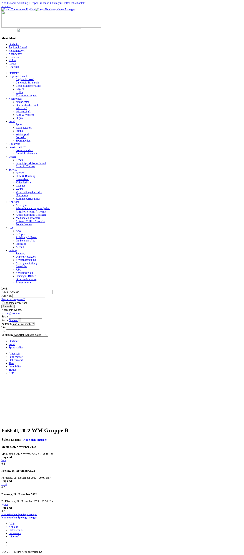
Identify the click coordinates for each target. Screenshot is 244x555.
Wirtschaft (21, 108)
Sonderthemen (24, 224)
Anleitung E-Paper (27, 2)
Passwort (6, 295)
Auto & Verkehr (25, 114)
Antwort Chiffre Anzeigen (30, 221)
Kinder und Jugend (26, 95)
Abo (3, 2)
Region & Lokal (18, 47)
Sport (12, 121)
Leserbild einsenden (27, 153)
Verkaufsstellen (24, 272)
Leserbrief (21, 266)
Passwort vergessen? (13, 299)
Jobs (73, 2)
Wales (4, 504)
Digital (19, 117)
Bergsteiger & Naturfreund (31, 163)
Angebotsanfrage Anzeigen (31, 211)
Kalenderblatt (23, 182)
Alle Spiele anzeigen (35, 439)
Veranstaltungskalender (29, 192)
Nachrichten (15, 53)
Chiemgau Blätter (60, 2)
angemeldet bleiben (17, 302)
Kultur (12, 60)
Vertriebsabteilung (26, 259)
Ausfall (20, 246)
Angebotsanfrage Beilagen (31, 214)
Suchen (13, 320)
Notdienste (22, 195)
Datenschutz (16, 530)
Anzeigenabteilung (26, 263)
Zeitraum (6, 323)
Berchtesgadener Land (28, 85)
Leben (12, 156)
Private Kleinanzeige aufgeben (33, 208)
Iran (3, 460)
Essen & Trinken (25, 166)
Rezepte (20, 185)
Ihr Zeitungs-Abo (25, 240)
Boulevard (14, 57)
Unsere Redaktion (26, 256)
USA (4, 484)
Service (13, 169)
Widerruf (14, 536)
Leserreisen (22, 179)
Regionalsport (16, 50)
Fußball (20, 130)
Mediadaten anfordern (28, 217)
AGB (12, 523)
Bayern (20, 88)
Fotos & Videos (17, 147)
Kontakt (80, 2)
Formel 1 (21, 137)
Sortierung (7, 334)
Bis (3, 331)
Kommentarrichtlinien (28, 198)
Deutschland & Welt (27, 105)
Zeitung (13, 250)
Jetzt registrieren (10, 313)
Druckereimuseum (26, 279)
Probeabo (44, 2)
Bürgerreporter (24, 282)
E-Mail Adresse (10, 291)
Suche (4, 316)
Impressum (15, 533)
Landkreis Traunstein (27, 82)
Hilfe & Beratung (25, 176)
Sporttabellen (23, 140)
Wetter (12, 63)
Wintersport (22, 134)
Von (3, 327)
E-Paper (11, 2)
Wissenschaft (23, 111)
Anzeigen (14, 66)
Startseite (14, 44)
